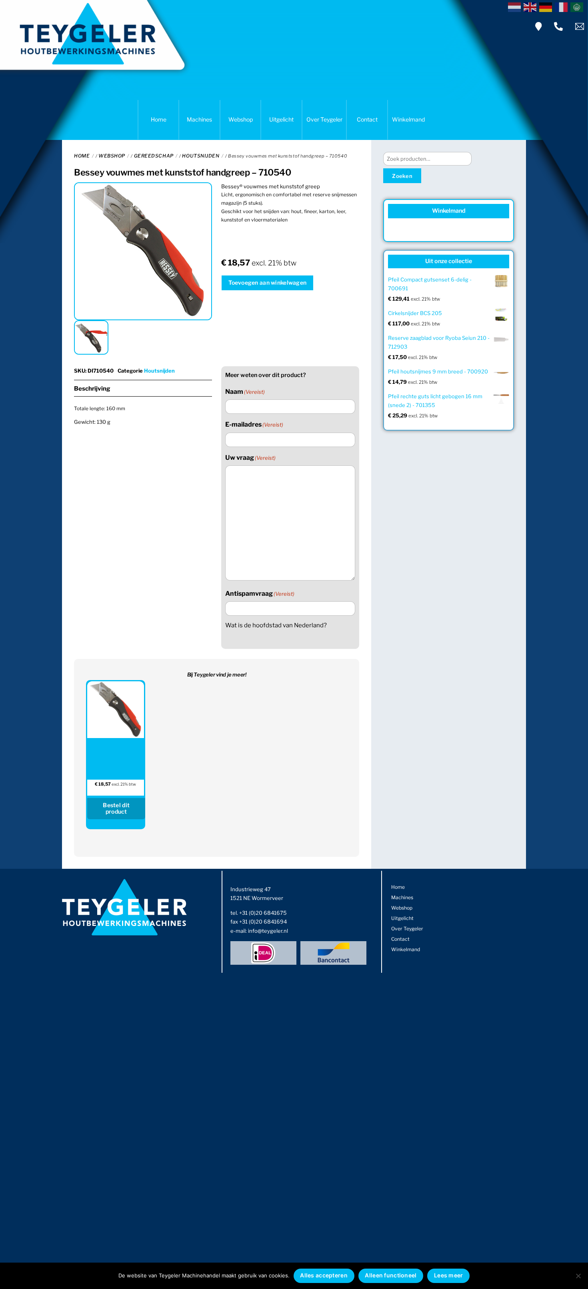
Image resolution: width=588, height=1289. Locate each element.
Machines (199, 119)
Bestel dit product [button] (116, 808)
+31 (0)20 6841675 (263, 913)
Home (158, 119)
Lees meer (448, 1275)
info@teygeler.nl (268, 931)
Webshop (240, 119)
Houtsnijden (200, 156)
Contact (367, 119)
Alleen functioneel (390, 1275)
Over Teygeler (324, 119)
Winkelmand (408, 119)
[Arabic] (578, 6)
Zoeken (402, 176)
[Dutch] (516, 6)
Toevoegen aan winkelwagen (267, 282)
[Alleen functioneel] (578, 1276)
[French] (562, 6)
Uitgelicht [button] (281, 119)
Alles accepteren (323, 1275)
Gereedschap (154, 156)
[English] (531, 6)
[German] (547, 6)
